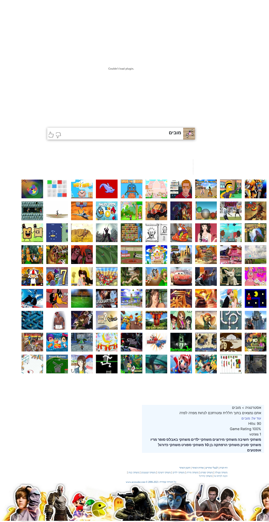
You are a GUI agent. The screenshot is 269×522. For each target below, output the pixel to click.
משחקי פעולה (221, 472)
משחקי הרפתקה (226, 445)
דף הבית (223, 467)
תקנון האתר (184, 467)
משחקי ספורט (192, 445)
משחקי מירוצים (224, 439)
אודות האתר (198, 467)
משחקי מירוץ (192, 472)
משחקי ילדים (201, 439)
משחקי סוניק (250, 445)
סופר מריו (158, 439)
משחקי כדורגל (169, 445)
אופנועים (254, 450)
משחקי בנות (133, 472)
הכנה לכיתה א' (220, 476)
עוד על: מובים (251, 418)
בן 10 (208, 445)
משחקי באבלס (178, 439)
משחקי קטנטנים (148, 472)
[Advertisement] (119, 166)
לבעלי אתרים (211, 467)
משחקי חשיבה (249, 439)
